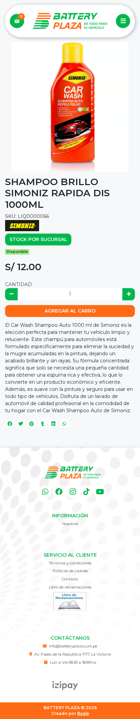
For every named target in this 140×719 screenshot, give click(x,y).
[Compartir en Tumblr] (42, 423)
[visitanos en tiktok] (86, 491)
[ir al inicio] (72, 472)
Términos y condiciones (70, 563)
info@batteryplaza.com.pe (73, 646)
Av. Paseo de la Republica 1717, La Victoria (72, 654)
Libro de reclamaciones (70, 587)
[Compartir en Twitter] (20, 423)
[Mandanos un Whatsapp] (45, 491)
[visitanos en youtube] (100, 491)
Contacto (70, 579)
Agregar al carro (70, 311)
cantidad (18, 284)
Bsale (83, 713)
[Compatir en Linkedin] (53, 423)
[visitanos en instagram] (72, 491)
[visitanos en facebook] (59, 491)
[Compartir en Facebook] (10, 423)
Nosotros (70, 523)
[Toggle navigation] (123, 21)
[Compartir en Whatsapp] (64, 423)
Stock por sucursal (38, 239)
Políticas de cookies (70, 570)
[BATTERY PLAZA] (70, 21)
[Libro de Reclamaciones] (70, 601)
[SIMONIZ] (22, 225)
